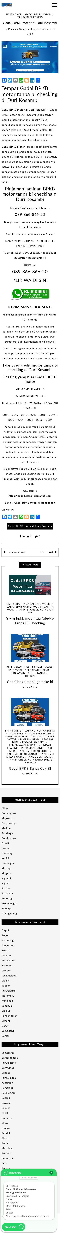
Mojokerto (8, 818)
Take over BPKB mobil (33, 751)
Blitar (5, 808)
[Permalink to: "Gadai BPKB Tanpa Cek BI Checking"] (30, 712)
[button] (51, 1173)
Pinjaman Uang (32, 748)
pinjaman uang (16, 29)
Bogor (5, 935)
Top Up (31, 763)
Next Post (47, 552)
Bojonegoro (9, 813)
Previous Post (16, 552)
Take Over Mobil (39, 757)
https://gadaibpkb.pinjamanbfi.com (30, 496)
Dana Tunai (34, 667)
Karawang (8, 940)
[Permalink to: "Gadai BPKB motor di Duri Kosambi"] (30, 57)
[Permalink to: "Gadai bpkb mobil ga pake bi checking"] (30, 648)
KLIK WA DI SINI (30, 280)
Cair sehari (14, 604)
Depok (6, 930)
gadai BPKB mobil (38, 604)
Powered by (29, 1178)
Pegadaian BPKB (38, 670)
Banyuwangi (9, 823)
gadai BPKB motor (38, 15)
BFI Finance (14, 15)
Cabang (30, 731)
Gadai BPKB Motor (13, 147)
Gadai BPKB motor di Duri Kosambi (24, 110)
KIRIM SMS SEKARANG (30, 307)
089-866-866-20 (30, 215)
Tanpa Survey (44, 760)
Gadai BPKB (15, 734)
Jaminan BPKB (29, 739)
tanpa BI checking (30, 610)
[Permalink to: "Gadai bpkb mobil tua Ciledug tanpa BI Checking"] (30, 585)
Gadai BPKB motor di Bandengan (34, 503)
